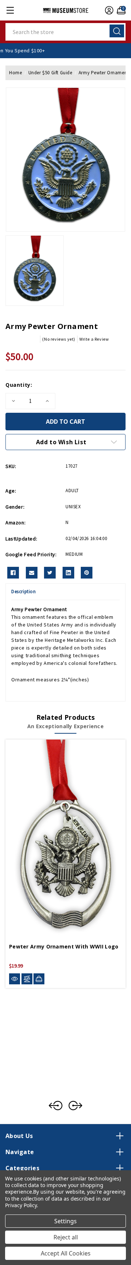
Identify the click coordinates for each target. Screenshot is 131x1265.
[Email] (31, 573)
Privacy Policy (21, 1205)
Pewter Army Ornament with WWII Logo (64, 946)
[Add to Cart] (38, 978)
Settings (65, 1221)
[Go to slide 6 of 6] (55, 1105)
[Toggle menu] (10, 10)
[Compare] (26, 979)
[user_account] (108, 10)
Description (23, 591)
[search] (117, 31)
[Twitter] (50, 573)
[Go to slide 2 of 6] (75, 1105)
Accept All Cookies (66, 1253)
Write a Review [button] (94, 339)
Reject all (65, 1237)
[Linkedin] (68, 573)
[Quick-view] (14, 979)
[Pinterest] (86, 573)
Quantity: (18, 384)
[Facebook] (13, 573)
